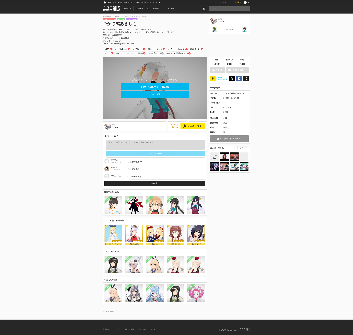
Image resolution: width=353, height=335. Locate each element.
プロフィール (169, 8)
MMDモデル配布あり (176, 49)
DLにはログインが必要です (231, 139)
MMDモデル (121, 19)
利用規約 (106, 329)
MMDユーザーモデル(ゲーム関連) (129, 53)
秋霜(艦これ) (195, 49)
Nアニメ (148, 2)
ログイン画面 (154, 94)
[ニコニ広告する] (213, 78)
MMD (107, 49)
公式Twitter (142, 329)
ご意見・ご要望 (128, 329)
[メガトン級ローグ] (244, 156)
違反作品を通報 (108, 311)
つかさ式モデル (154, 53)
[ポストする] (232, 78)
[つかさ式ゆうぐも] (213, 29)
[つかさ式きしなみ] (245, 29)
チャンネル (128, 2)
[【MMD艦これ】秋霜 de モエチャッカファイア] (234, 156)
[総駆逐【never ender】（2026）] (224, 156)
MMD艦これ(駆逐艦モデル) (177, 53)
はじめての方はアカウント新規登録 (155, 87)
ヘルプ (116, 329)
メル (112, 175)
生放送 (120, 2)
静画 (114, 2)
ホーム (153, 329)
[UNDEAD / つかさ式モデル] (244, 166)
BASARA (114, 160)
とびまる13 (115, 167)
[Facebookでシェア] (239, 78)
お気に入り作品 (153, 8)
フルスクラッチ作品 (109, 19)
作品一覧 (229, 29)
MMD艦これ (138, 49)
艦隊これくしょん (155, 49)
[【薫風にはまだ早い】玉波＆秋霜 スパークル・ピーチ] (234, 166)
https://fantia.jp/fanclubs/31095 (122, 44)
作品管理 (139, 8)
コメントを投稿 (155, 153)
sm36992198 (117, 35)
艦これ (107, 53)
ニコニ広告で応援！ (195, 126)
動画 (109, 2)
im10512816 (124, 38)
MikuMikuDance (121, 49)
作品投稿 (127, 8)
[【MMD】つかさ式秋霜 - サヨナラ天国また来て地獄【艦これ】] (214, 166)
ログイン (222, 2)
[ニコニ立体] (244, 329)
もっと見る (154, 183)
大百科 (136, 2)
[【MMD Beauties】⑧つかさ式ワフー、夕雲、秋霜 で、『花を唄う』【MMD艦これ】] (224, 166)
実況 (142, 2)
